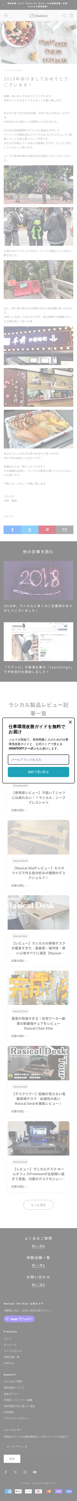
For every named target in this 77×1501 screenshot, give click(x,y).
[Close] (70, 722)
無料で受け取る (38, 772)
